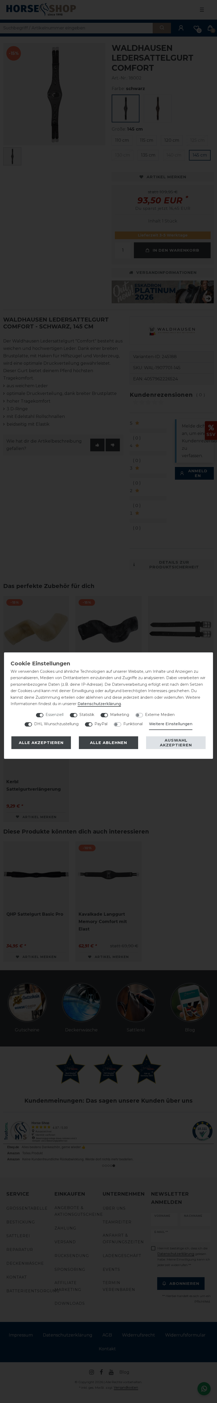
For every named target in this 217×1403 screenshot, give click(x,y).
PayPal (100, 723)
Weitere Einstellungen (170, 723)
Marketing (119, 714)
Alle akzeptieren (41, 742)
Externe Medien (160, 714)
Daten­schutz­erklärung (99, 703)
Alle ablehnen (108, 742)
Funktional (133, 723)
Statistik (86, 714)
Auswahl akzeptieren (176, 742)
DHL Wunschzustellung (56, 723)
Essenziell (55, 714)
